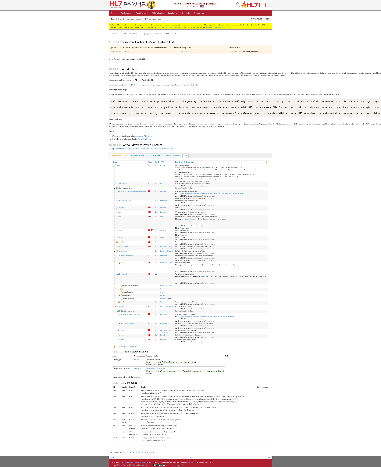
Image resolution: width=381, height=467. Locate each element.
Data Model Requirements (141, 85)
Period (162, 335)
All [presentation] (185, 156)
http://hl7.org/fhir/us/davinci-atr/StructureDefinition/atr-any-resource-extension (207, 316)
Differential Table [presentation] (137, 156)
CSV (133, 452)
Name (115, 162)
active (120, 212)
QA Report (134, 465)
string (162, 237)
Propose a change (174, 465)
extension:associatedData (131, 314)
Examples (157, 34)
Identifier (163, 191)
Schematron (149, 452)
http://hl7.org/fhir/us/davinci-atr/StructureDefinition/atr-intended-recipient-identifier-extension (212, 193)
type (119, 216)
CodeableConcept (166, 262)
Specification (141, 13)
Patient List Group (144, 139)
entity (123, 330)
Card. (157, 162)
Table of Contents (123, 465)
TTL (186, 34)
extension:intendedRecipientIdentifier (134, 191)
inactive (123, 339)
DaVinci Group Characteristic (192, 265)
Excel (140, 452)
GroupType (186, 219)
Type (162, 161)
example (204, 276)
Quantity (163, 292)
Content (114, 34)
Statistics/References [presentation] (172, 156)
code (162, 216)
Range (162, 295)
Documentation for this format (126, 346)
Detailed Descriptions (129, 34)
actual (120, 230)
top (191, 458)
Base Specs (172, 13)
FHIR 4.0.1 (190, 463)
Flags (150, 162)
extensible (206, 265)
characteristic (122, 251)
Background (126, 13)
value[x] (124, 274)
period (123, 335)
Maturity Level (186, 52)
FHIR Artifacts (157, 13)
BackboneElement (166, 251)
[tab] (119, 156)
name (120, 237)
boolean (163, 212)
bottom (260, 18)
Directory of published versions (216, 27)
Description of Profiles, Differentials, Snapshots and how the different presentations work (140, 149)
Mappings (145, 34)
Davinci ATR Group (145, 136)
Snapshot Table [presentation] (154, 156)
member (121, 306)
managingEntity (123, 246)
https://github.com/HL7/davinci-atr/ (169, 27)
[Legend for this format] (266, 162)
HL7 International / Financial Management (136, 463)
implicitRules (122, 183)
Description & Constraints (184, 162)
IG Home (114, 13)
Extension (163, 200)
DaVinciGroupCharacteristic (155, 368)
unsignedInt (164, 242)
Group (118, 165)
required (193, 219)
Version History (144, 465)
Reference (163, 246)
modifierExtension (124, 200)
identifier (121, 207)
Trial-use (125, 52)
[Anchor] (176, 41)
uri (161, 183)
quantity (121, 242)
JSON (177, 34)
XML (168, 34)
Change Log (199, 13)
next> (267, 18)
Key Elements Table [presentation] (119, 156)
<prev (252, 18)
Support (185, 13)
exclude (123, 302)
